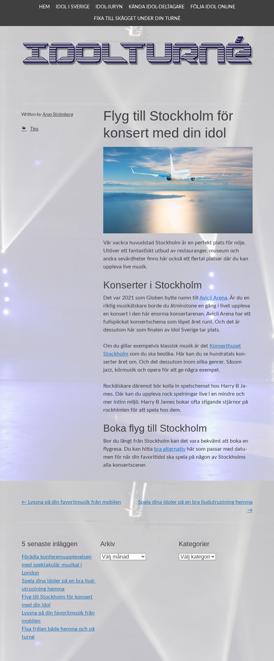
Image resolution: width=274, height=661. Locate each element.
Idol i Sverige (73, 7)
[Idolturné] (137, 86)
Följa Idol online (212, 7)
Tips (34, 129)
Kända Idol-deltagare (156, 7)
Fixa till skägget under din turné (137, 18)
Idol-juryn (109, 7)
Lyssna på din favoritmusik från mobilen (71, 502)
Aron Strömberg (57, 114)
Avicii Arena (213, 297)
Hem (44, 7)
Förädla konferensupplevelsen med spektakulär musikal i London (57, 565)
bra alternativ (169, 449)
